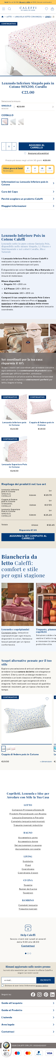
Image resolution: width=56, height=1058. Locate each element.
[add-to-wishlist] (47, 699)
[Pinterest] (46, 994)
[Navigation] (3, 9)
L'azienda (6, 1017)
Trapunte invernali (28, 909)
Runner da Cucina (28, 889)
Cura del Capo (9, 191)
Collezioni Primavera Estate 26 (28, 810)
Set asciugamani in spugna (28, 845)
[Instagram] (39, 994)
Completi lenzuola (27, 905)
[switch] (6, 1053)
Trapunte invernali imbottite (28, 825)
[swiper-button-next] (53, 17)
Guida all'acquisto (11, 1003)
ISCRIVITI (45, 980)
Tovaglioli (28, 893)
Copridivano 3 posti (28, 873)
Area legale (7, 1024)
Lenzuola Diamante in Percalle (28, 817)
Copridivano (28, 869)
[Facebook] (33, 994)
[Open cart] (52, 9)
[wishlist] (46, 9)
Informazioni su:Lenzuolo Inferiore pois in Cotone (24, 183)
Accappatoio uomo (28, 837)
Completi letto (9, 633)
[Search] (9, 9)
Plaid (28, 865)
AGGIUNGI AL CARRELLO (37, 146)
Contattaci (28, 946)
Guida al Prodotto (11, 1010)
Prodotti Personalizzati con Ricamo (27, 814)
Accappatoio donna (28, 841)
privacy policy (42, 986)
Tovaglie (28, 885)
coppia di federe (26, 303)
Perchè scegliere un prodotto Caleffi (22, 199)
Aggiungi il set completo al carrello (28, 537)
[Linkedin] (52, 994)
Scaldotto (28, 861)
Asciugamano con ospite (28, 849)
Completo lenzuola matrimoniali (28, 821)
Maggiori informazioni (13, 206)
